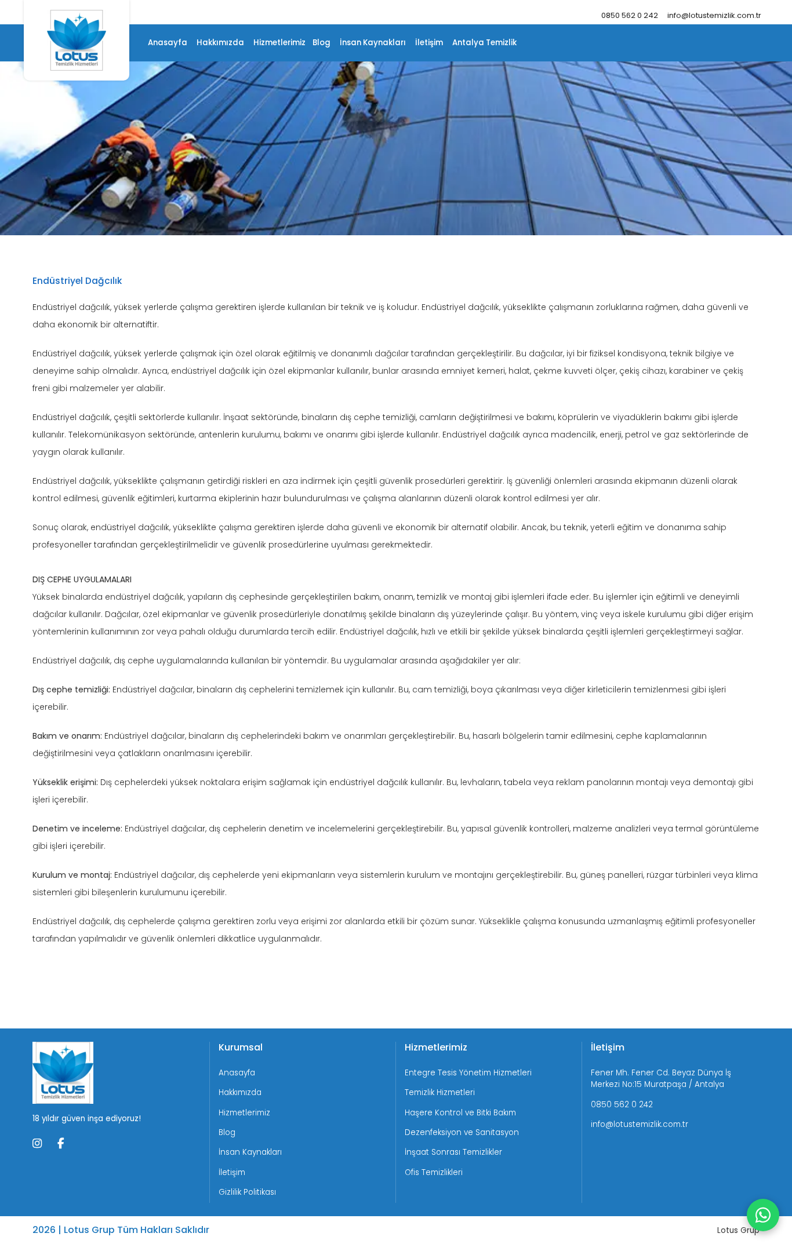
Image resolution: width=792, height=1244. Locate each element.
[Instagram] (37, 1144)
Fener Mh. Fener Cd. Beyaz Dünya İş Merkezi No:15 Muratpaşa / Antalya (661, 1078)
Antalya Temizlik (484, 42)
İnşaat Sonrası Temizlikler (453, 1152)
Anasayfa (167, 42)
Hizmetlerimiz (279, 42)
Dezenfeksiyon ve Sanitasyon (462, 1132)
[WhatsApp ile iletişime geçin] (763, 1215)
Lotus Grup (738, 1230)
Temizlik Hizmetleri (440, 1092)
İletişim (429, 42)
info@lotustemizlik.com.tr (714, 15)
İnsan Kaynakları (373, 42)
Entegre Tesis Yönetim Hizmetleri (468, 1072)
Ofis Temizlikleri (434, 1172)
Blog (321, 42)
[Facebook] (60, 1144)
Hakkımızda (220, 42)
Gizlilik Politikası (247, 1192)
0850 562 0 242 (629, 15)
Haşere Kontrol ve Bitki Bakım (460, 1112)
